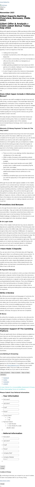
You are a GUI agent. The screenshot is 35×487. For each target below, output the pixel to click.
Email (5, 407)
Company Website (8, 457)
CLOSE (2, 468)
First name (6, 399)
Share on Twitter (25, 372)
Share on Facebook (5, 372)
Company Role (7, 453)
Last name (6, 403)
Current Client (7, 415)
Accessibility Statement (21, 387)
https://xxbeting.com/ (13, 365)
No (9, 419)
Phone (5, 411)
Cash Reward (12, 424)
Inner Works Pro (4, 2)
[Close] (0, 486)
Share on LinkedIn (15, 372)
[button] (17, 7)
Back (2, 9)
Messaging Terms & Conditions (15, 389)
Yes (9, 417)
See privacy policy (5, 480)
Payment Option (8, 421)
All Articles (3, 374)
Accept (2, 483)
